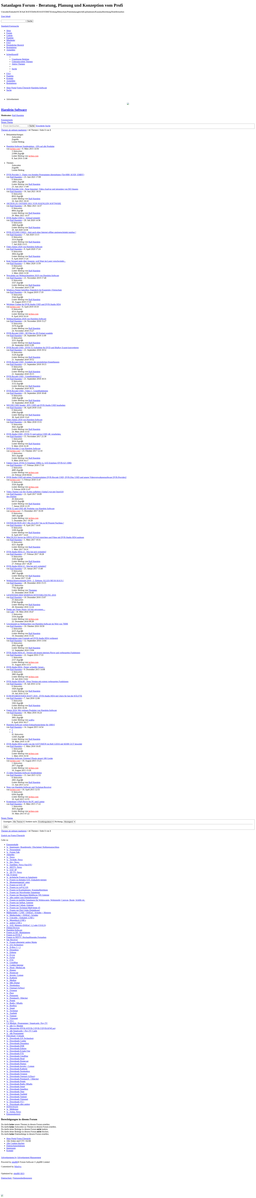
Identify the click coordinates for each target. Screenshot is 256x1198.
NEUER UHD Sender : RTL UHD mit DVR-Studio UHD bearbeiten (35, 405)
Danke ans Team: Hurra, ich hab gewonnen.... (25, 609)
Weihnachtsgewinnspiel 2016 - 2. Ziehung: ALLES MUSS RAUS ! (35, 580)
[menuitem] (20, 59)
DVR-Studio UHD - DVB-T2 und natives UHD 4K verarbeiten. (33, 434)
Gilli (12, 612)
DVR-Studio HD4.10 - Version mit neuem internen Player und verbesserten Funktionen (43, 653)
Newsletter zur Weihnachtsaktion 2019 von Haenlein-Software (32, 275)
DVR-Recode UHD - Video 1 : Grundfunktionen (27, 391)
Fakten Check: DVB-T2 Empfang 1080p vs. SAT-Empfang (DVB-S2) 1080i (38, 463)
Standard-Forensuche (10, 26)
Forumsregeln (7, 120)
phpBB (15, 1162)
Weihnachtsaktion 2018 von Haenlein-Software (26, 319)
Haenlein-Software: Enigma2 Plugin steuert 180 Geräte (29, 758)
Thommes (33, 590)
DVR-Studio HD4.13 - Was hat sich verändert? (26, 552)
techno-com (15, 149)
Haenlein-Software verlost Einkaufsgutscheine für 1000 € (30, 725)
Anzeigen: (7, 821)
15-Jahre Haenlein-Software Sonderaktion (24, 773)
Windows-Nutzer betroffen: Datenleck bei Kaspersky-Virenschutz (34, 290)
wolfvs (31, 720)
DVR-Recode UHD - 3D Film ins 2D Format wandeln (29, 333)
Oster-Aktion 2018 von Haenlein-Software (24, 420)
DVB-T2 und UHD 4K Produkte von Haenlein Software (30, 508)
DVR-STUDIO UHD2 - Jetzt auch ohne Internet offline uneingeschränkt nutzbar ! (41, 232)
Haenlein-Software (14, 109)
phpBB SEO (19, 1173)
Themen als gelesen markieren (14, 130)
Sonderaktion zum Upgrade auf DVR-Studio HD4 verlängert (32, 638)
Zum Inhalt (5, 16)
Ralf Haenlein (18, 115)
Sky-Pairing (11, 496)
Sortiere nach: (32, 821)
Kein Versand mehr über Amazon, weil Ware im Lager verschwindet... (36, 261)
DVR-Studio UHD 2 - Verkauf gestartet (23, 218)
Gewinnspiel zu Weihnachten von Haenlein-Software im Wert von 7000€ (37, 624)
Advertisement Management (29, 1157)
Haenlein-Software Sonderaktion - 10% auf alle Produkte (30, 146)
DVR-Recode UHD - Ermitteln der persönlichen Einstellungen (32, 362)
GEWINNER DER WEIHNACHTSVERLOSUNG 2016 (31, 595)
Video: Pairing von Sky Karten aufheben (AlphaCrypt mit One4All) (35, 492)
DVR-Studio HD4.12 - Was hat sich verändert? (26, 566)
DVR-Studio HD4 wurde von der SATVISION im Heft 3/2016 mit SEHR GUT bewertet (44, 744)
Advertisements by (9, 1157)
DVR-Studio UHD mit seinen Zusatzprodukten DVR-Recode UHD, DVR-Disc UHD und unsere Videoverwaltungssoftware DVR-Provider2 (66, 477)
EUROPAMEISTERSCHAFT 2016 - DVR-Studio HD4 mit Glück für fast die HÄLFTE (44, 696)
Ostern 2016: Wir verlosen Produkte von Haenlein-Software (31, 710)
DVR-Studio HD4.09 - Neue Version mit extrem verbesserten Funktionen (37, 681)
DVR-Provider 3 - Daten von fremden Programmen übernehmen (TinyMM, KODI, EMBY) (45, 174)
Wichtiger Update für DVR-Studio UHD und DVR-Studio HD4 (33, 304)
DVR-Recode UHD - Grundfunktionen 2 (23, 376)
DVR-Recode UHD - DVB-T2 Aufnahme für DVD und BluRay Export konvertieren (42, 347)
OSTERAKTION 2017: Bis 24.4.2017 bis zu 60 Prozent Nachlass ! (35, 523)
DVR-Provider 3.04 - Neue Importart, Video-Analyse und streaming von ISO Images (42, 189)
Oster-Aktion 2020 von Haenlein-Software (24, 247)
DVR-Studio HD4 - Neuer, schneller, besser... (25, 667)
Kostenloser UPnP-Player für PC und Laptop (25, 801)
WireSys (17, 1166)
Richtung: (59, 821)
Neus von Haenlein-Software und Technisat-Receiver (28, 787)
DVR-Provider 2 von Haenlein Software (23, 448)
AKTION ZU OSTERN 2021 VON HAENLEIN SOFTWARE (33, 203)
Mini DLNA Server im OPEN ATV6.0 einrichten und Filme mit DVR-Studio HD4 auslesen (45, 537)
